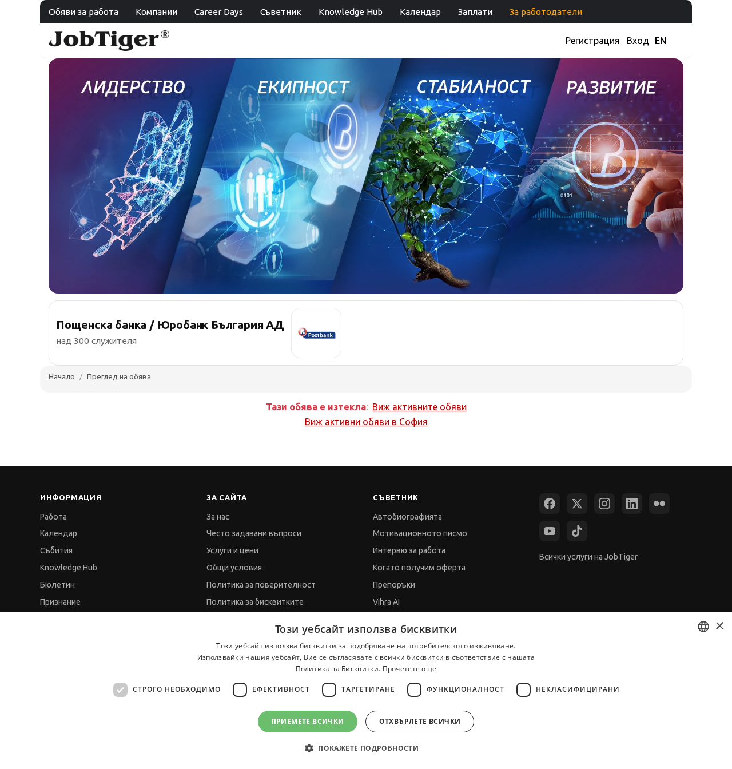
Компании (156, 12)
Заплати (475, 12)
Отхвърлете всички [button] (420, 721)
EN (660, 40)
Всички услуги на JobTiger (588, 556)
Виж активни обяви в (366, 422)
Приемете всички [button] (307, 721)
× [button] (719, 626)
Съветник (280, 12)
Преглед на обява (119, 376)
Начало (62, 376)
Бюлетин (57, 584)
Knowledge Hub (351, 12)
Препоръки (394, 584)
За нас (217, 516)
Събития (56, 550)
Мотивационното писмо (420, 533)
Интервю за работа (409, 550)
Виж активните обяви (419, 407)
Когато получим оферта (419, 567)
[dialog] (366, 690)
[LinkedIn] (632, 503)
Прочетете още (410, 668)
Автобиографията (407, 516)
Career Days (218, 12)
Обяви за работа (83, 12)
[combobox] (703, 626)
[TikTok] (577, 531)
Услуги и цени (232, 550)
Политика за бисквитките (255, 602)
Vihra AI (386, 602)
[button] (366, 748)
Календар (420, 12)
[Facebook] (549, 503)
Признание (60, 602)
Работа (53, 516)
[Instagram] (604, 503)
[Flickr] (659, 503)
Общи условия (234, 567)
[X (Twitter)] (577, 503)
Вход (638, 40)
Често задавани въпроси (253, 533)
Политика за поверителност (261, 584)
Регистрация (593, 40)
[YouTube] (549, 531)
